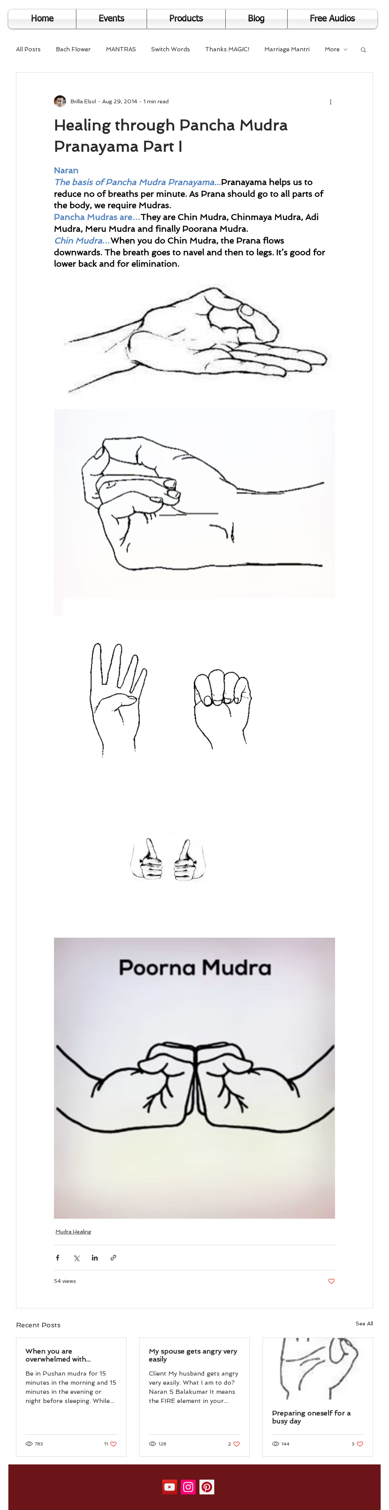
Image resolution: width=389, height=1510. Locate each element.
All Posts (28, 49)
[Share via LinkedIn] (94, 1257)
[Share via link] (113, 1257)
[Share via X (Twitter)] (76, 1257)
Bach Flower (73, 49)
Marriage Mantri (287, 49)
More (332, 49)
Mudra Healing (73, 1232)
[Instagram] (188, 1487)
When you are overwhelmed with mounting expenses (58, 1355)
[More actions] (330, 101)
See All (364, 1323)
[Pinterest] (206, 1487)
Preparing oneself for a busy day (311, 1417)
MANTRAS (121, 49)
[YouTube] (169, 1487)
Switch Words (170, 49)
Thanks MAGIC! (227, 49)
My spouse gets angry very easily (193, 1355)
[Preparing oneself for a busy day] (318, 1368)
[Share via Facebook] (57, 1257)
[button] (363, 49)
